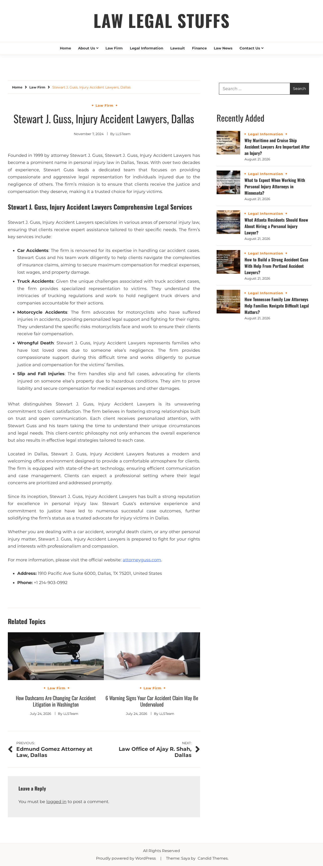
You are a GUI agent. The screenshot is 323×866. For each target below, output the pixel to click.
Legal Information (146, 48)
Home (65, 48)
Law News (223, 48)
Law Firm (114, 48)
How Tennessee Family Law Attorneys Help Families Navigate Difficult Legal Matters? (276, 305)
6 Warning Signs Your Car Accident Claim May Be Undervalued (151, 701)
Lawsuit (177, 48)
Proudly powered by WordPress (126, 858)
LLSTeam (123, 134)
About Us (86, 48)
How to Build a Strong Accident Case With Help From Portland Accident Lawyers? (276, 265)
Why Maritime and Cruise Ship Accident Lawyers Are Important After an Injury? (277, 146)
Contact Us (250, 48)
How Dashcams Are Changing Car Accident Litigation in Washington (56, 701)
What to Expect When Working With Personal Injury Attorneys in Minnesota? (274, 186)
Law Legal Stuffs (161, 20)
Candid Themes (213, 858)
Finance (199, 48)
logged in (56, 801)
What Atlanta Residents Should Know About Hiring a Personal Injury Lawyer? (276, 226)
